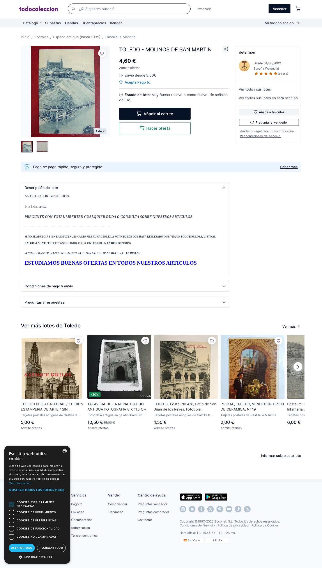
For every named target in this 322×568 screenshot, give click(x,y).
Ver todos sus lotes (255, 89)
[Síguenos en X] (210, 509)
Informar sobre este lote (281, 455)
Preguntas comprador (153, 512)
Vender (116, 23)
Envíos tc (77, 512)
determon (247, 52)
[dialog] (37, 505)
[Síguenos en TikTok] (238, 509)
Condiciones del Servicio (197, 525)
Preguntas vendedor (152, 504)
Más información (19, 483)
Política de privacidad (233, 525)
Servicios (79, 495)
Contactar (145, 520)
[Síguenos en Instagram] (183, 509)
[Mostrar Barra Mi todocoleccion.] (298, 23)
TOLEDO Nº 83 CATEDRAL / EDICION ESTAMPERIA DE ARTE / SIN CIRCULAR (52, 407)
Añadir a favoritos (272, 112)
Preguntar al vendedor (272, 122)
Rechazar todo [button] (51, 548)
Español (193, 540)
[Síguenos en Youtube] (229, 509)
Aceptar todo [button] (22, 548)
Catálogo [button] (31, 23)
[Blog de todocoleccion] (247, 509)
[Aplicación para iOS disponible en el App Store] (191, 497)
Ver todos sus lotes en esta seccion (268, 98)
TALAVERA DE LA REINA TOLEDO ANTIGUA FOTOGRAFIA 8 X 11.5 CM (117, 406)
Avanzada (204, 9)
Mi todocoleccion (279, 23)
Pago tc (76, 504)
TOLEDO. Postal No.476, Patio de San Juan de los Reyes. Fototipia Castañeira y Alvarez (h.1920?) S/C (185, 407)
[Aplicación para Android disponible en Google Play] (216, 497)
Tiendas (71, 23)
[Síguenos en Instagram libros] (192, 509)
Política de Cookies (265, 525)
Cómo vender (117, 504)
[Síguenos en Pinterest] (219, 509)
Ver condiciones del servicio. (260, 136)
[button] (125, 187)
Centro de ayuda (152, 495)
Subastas (53, 23)
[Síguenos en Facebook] (201, 509)
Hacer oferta (158, 128)
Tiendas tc (115, 512)
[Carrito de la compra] (298, 9)
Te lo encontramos (84, 535)
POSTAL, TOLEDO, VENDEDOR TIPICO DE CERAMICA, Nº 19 (252, 406)
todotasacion (80, 528)
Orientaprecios (93, 23)
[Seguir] (102, 53)
